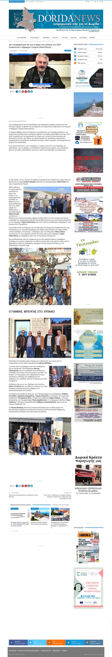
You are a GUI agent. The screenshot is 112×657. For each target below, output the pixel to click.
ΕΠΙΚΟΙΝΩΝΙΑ (56, 650)
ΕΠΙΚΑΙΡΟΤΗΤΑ (68, 50)
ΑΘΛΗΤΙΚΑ (74, 37)
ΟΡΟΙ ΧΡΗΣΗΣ (12, 650)
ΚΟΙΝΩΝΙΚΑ (46, 37)
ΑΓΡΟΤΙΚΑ (65, 37)
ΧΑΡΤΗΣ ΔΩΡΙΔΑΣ (30, 1)
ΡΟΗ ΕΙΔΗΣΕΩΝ (21, 37)
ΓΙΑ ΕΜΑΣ (63, 650)
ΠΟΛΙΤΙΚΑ (55, 37)
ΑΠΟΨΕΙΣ (92, 37)
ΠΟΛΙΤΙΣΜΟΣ (83, 37)
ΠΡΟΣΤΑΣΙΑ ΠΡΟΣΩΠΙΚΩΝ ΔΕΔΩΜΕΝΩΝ (28, 650)
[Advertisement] (40, 105)
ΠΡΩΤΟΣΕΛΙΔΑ (39, 1)
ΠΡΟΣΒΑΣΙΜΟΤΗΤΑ (46, 650)
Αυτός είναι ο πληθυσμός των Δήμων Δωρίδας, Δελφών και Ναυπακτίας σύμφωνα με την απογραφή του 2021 (57, 496)
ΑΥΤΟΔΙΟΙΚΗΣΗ (34, 37)
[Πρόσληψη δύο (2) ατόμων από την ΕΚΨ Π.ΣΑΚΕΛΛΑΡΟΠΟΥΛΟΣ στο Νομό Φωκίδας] (20, 514)
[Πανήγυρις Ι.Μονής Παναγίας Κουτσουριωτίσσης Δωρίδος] (40, 514)
